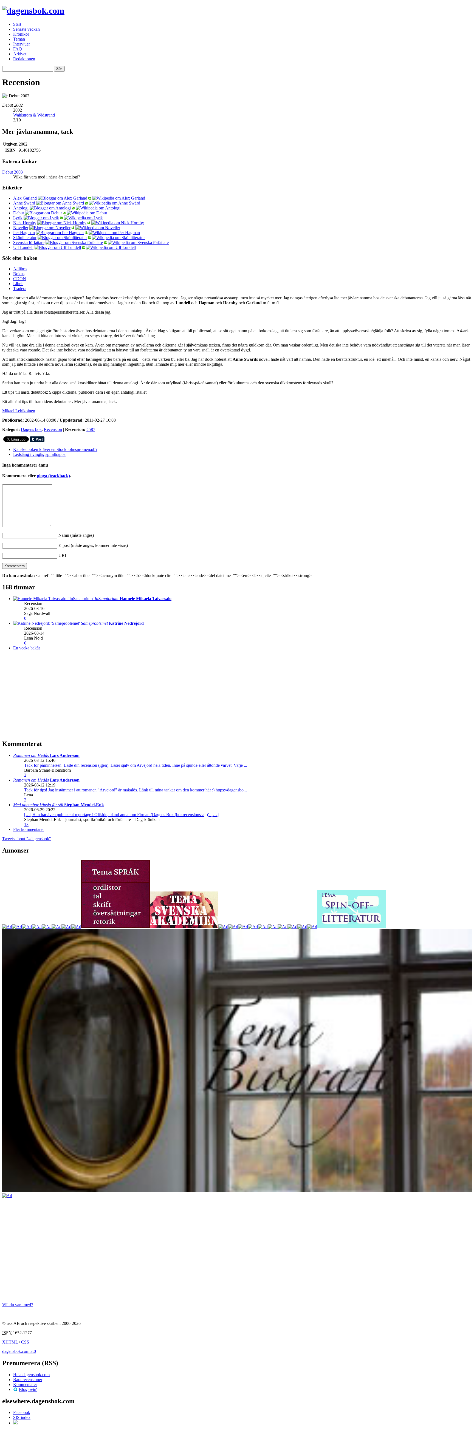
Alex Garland (25, 198)
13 (26, 824)
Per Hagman (24, 232)
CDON (19, 278)
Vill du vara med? (17, 1304)
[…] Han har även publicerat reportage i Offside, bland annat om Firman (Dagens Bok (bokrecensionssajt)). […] (121, 814)
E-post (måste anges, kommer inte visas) (93, 545)
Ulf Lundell (23, 247)
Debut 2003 (12, 172)
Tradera (19, 288)
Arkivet (19, 54)
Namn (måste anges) (76, 535)
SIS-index (21, 1417)
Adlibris (20, 268)
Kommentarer (25, 1384)
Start (17, 24)
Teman (19, 39)
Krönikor (21, 34)
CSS (25, 1342)
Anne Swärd (24, 203)
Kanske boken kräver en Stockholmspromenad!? (55, 449)
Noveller (20, 227)
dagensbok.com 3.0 (19, 1351)
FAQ (17, 49)
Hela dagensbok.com (31, 1374)
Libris (18, 283)
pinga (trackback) (53, 475)
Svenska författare (28, 242)
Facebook (21, 1412)
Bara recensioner (27, 1379)
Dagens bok (31, 429)
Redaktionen (24, 58)
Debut (18, 213)
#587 (90, 429)
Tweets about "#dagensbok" (26, 838)
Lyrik (17, 217)
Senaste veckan (26, 29)
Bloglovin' (28, 1389)
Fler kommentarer (28, 829)
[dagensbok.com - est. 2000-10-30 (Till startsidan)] (33, 11)
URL (62, 555)
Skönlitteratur (24, 237)
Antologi (21, 208)
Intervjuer (21, 44)
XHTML (10, 1342)
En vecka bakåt (26, 648)
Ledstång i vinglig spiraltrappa (39, 454)
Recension (53, 429)
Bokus (18, 273)
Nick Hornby (24, 222)
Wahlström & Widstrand (34, 115)
